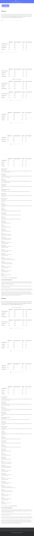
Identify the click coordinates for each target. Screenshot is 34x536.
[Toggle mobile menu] (32, 4)
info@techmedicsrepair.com (19, 2)
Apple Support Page (14, 277)
